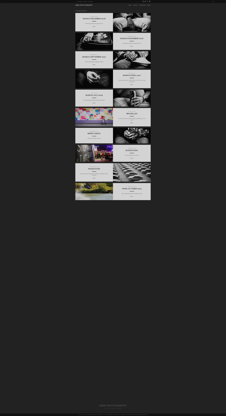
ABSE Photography (84, 5)
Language (90, 1)
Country (85, 1)
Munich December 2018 (94, 19)
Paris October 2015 (132, 189)
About (130, 5)
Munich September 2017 (94, 57)
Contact (135, 5)
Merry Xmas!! (94, 133)
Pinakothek (94, 169)
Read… (94, 26)
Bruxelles (131, 114)
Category (79, 1)
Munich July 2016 (94, 95)
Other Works (142, 5)
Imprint (149, 5)
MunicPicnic (132, 150)
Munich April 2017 (132, 75)
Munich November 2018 (131, 38)
